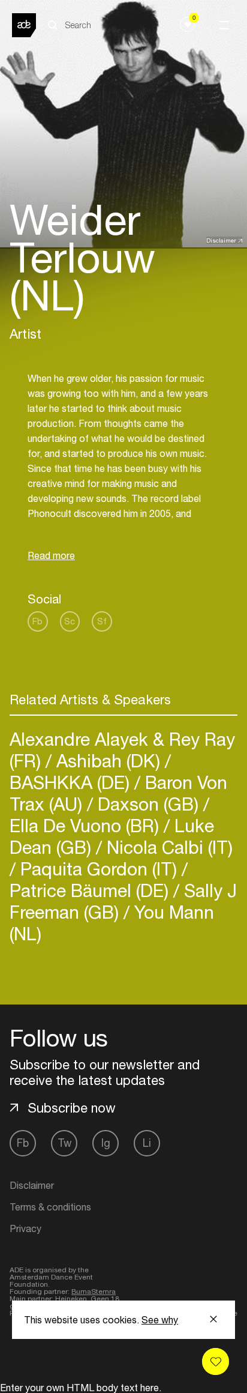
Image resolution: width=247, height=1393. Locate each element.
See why (159, 1319)
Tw (64, 1143)
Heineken (71, 1298)
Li (147, 1143)
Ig (105, 1143)
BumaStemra (93, 1291)
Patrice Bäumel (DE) (91, 890)
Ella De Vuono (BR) (87, 825)
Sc (69, 621)
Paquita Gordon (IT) (99, 868)
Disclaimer (221, 240)
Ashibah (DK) (108, 760)
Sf (102, 621)
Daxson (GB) (148, 803)
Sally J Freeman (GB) (123, 901)
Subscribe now (72, 1108)
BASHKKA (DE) (72, 782)
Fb (37, 621)
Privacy (25, 1228)
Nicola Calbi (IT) (167, 846)
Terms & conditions (50, 1207)
